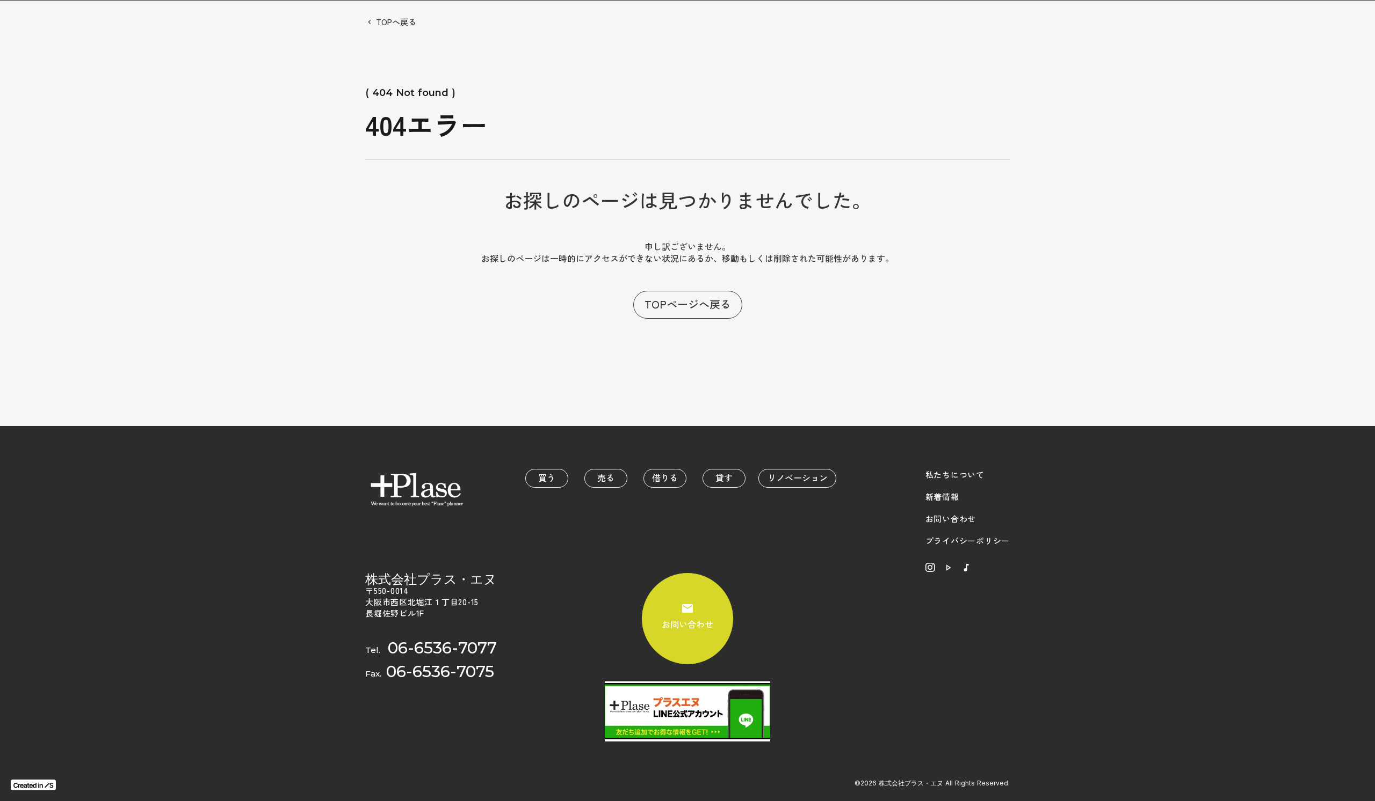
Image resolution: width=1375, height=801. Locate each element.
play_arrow (948, 567)
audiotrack (966, 567)
